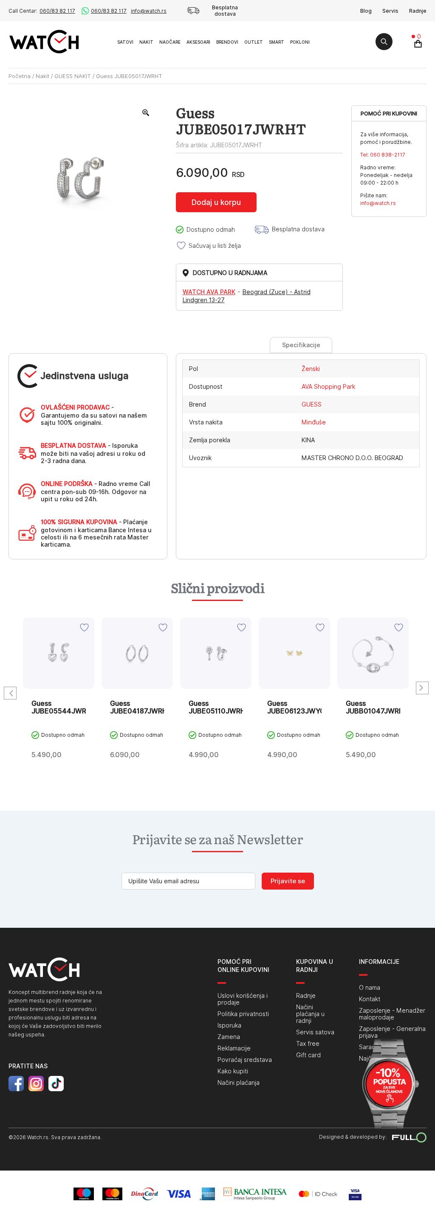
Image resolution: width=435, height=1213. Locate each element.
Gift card (308, 1055)
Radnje (418, 11)
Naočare (170, 42)
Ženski (311, 368)
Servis (390, 11)
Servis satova (315, 1032)
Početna (19, 76)
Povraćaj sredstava (245, 1059)
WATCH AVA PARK (209, 292)
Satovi (125, 42)
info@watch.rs (149, 11)
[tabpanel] (59, 697)
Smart (276, 42)
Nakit (146, 42)
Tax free (307, 1043)
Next (422, 688)
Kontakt (369, 999)
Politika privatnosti (243, 1014)
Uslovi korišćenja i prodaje (243, 999)
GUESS (312, 404)
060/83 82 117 (57, 11)
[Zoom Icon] (146, 113)
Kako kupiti (233, 1071)
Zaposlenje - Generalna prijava (392, 1032)
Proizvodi (104, 41)
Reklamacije (234, 1048)
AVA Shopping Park (328, 386)
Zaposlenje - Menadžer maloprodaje (392, 1014)
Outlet (253, 42)
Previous (10, 693)
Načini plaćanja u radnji (310, 1014)
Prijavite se (288, 881)
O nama (369, 987)
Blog (366, 11)
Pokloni (300, 42)
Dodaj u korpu (216, 202)
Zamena (229, 1036)
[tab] (301, 345)
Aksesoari (198, 42)
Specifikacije (301, 345)
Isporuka (229, 1025)
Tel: (382, 155)
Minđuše (314, 422)
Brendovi (227, 42)
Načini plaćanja (239, 1082)
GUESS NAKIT (72, 76)
